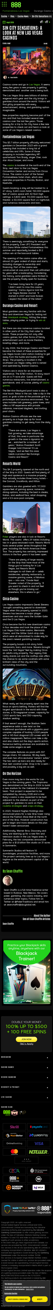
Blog (12, 16)
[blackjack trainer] (26, 1003)
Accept (39, 1299)
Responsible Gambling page (13, 1306)
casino (11, 165)
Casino (4, 16)
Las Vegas (34, 84)
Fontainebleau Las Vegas (16, 11)
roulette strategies (12, 806)
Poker (5, 537)
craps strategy (35, 806)
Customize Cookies (10, 1293)
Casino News (23, 16)
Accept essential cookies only (18, 1299)
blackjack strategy (18, 317)
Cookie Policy (30, 1289)
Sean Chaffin (14, 77)
